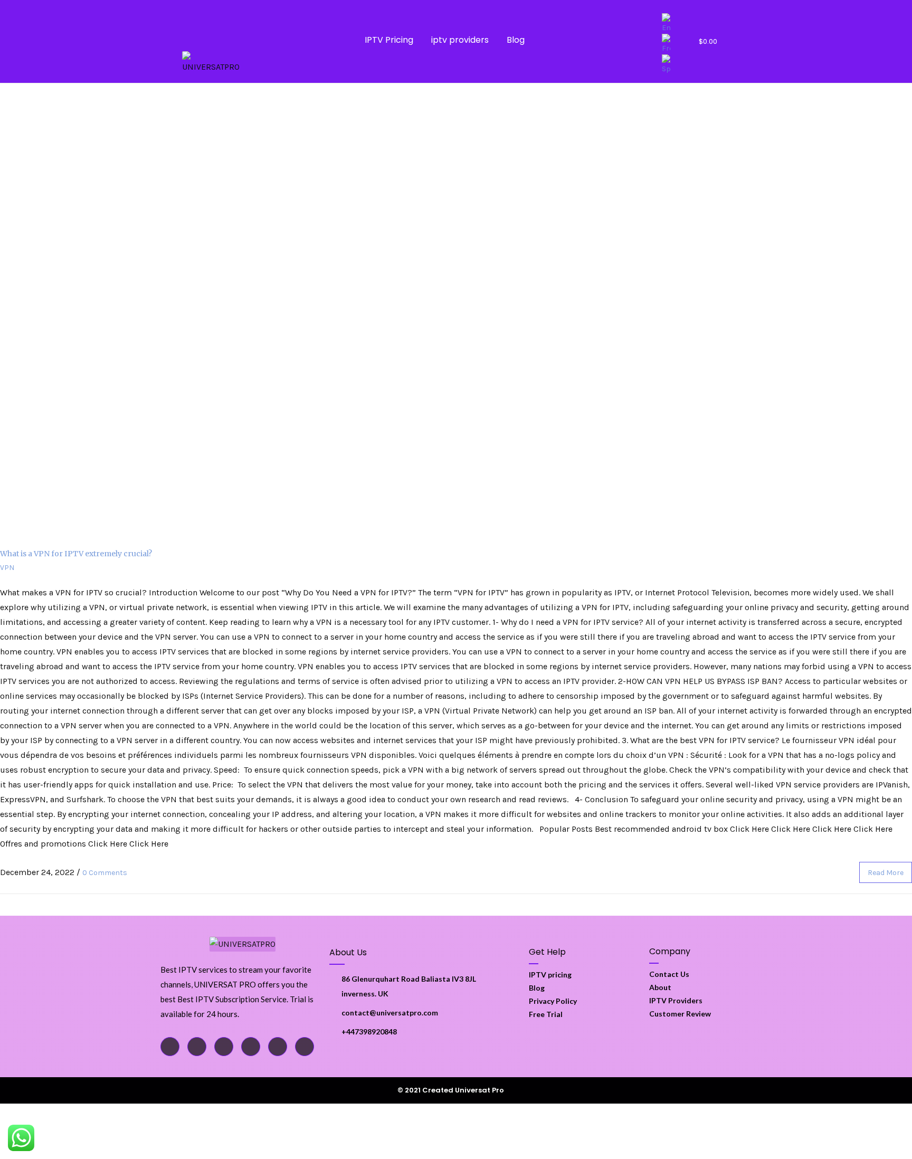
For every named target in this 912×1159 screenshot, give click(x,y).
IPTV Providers (675, 1000)
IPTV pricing (550, 974)
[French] (671, 44)
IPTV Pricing (389, 40)
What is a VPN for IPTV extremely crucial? (76, 553)
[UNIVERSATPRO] (213, 62)
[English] (671, 23)
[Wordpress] (304, 1046)
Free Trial (546, 1014)
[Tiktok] (196, 1046)
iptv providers (460, 40)
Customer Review (680, 1013)
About (660, 987)
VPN (7, 567)
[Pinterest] (277, 1046)
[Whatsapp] (223, 1046)
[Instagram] (250, 1046)
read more (886, 872)
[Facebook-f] (169, 1046)
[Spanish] (671, 64)
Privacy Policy (553, 1000)
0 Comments (104, 872)
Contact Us (669, 974)
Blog (516, 40)
